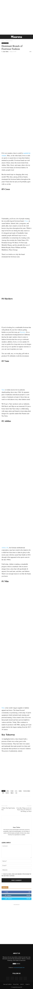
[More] (18, 89)
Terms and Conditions (7, 984)
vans (16, 793)
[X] (6, 89)
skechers (7, 793)
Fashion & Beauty (9, 40)
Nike (3, 708)
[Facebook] (3, 89)
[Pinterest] (10, 89)
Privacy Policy (16, 984)
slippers (12, 793)
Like (29, 892)
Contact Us (27, 984)
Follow (28, 895)
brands (12, 791)
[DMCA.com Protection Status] (16, 964)
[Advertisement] (16, 17)
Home (3, 40)
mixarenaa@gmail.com (19, 967)
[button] (2, 37)
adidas (7, 791)
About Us (22, 984)
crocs (16, 791)
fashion (20, 791)
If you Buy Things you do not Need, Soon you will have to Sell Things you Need (24, 809)
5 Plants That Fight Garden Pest (8, 808)
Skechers (22, 332)
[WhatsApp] (14, 89)
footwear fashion (26, 791)
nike (3, 793)
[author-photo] (16, 825)
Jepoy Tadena (5, 51)
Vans (3, 390)
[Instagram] (12, 978)
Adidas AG (5, 548)
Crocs (26, 221)
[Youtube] (25, 978)
